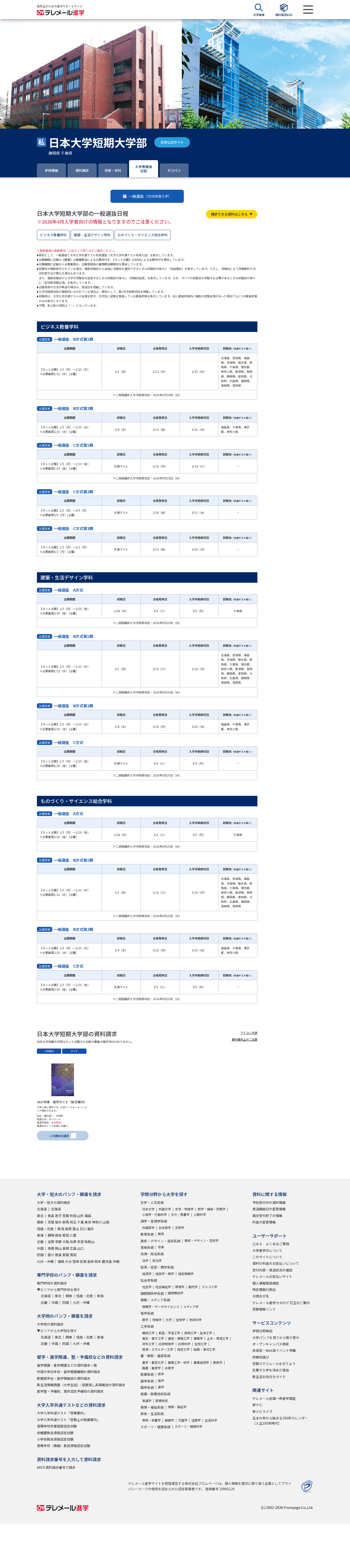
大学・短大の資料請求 (53, 1202)
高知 (73, 1254)
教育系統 (147, 1234)
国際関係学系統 (152, 1293)
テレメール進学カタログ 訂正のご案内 (281, 1302)
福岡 (61, 1261)
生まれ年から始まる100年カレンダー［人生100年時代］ (280, 1421)
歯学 (161, 1380)
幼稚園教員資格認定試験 (55, 1432)
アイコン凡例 (248, 1033)
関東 (40, 1222)
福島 (88, 1215)
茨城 (51, 1222)
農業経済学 (201, 1362)
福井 (90, 1228)
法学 (145, 1260)
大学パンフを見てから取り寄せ (275, 1337)
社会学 (146, 1287)
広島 (73, 1248)
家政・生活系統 (152, 1413)
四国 (40, 1254)
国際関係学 (175, 1293)
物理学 (157, 1319)
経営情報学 (186, 1273)
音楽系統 (147, 1247)
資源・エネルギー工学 (157, 1349)
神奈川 (97, 1222)
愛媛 (65, 1254)
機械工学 (148, 1333)
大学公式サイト (172, 142)
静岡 (51, 1235)
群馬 (65, 1222)
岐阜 (58, 1235)
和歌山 (90, 1241)
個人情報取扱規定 (265, 1283)
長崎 (90, 1261)
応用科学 (184, 1344)
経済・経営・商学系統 (157, 1267)
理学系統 (147, 1313)
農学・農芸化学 (153, 1362)
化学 (169, 1319)
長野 (68, 1228)
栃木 (58, 1222)
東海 (40, 1235)
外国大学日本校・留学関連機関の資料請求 (68, 1371)
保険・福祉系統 (152, 1407)
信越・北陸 (45, 1228)
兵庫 (73, 1241)
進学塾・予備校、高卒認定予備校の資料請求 (70, 1391)
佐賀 (83, 1261)
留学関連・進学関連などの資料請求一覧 (67, 1365)
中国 (40, 1248)
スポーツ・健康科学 (188, 1426)
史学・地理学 (184, 1209)
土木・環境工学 (218, 1338)
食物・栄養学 (151, 1420)
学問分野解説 (262, 1330)
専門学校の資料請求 (52, 1283)
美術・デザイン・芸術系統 (160, 1240)
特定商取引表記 (264, 1289)
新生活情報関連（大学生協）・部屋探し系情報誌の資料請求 (81, 1384)
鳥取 (51, 1248)
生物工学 (201, 1344)
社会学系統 (148, 1280)
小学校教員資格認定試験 (55, 1439)
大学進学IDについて (267, 1250)
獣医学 (217, 1362)
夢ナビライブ (262, 1411)
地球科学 (195, 1319)
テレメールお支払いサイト (272, 1276)
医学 (161, 1374)
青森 (51, 1215)
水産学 (169, 1368)
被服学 (169, 1420)
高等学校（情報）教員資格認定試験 (63, 1445)
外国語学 (148, 1227)
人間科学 (200, 1214)
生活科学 (211, 1420)
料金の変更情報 (264, 1222)
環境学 (179, 1287)
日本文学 (148, 1209)
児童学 (182, 1420)
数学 (145, 1319)
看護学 (146, 1400)
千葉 (80, 1222)
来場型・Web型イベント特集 (274, 1350)
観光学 (193, 1287)
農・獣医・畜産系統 (155, 1355)
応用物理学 (166, 1344)
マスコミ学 (209, 1287)
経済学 (146, 1273)
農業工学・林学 (179, 1362)
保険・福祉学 (177, 1407)
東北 (40, 1215)
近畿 (40, 1241)
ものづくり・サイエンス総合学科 (143, 234)
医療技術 (161, 1400)
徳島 (58, 1254)
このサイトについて (267, 1256)
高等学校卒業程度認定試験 (57, 1426)
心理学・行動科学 (154, 1214)
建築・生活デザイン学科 (92, 234)
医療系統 (147, 1374)
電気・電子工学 (153, 1338)
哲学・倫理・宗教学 (211, 1209)
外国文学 (165, 1209)
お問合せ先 (260, 1296)
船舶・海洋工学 (204, 1349)
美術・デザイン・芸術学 (202, 1240)
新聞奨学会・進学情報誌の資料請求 (63, 1378)
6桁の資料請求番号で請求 (56, 1467)
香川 (51, 1254)
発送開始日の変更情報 (269, 1209)
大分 (68, 1261)
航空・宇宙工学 (169, 1333)
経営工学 (183, 1349)
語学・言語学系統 (153, 1221)
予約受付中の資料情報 (269, 1202)
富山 (75, 1228)
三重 (73, 1235)
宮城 (65, 1215)
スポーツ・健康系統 (155, 1426)
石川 (83, 1228)
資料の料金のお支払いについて (275, 1263)
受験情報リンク (264, 1309)
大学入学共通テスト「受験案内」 (62, 1413)
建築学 (198, 1338)
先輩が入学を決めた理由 (270, 1370)
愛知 (65, 1235)
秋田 (73, 1215)
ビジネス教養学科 (53, 234)
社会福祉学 (163, 1287)
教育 (161, 1234)
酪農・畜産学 (151, 1368)
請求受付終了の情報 (267, 1215)
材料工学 (148, 1344)
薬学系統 (147, 1387)
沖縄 (116, 1261)
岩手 (58, 1215)
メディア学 (191, 1306)
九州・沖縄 (45, 1261)
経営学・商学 (164, 1273)
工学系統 (147, 1326)
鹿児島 (107, 1261)
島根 (65, 1248)
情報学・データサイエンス (160, 1306)
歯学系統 (147, 1381)
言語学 (179, 1227)
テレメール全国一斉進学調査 (274, 1398)
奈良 (80, 1241)
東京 (88, 1222)
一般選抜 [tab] (150, 196)
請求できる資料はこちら (229, 214)
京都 (58, 1241)
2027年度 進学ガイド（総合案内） (62, 1102)
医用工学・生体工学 (198, 1333)
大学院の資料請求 (50, 1324)
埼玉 (73, 1222)
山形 (80, 1215)
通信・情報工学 (179, 1338)
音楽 (161, 1247)
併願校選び (260, 1357)
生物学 (180, 1319)
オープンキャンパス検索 (270, 1344)
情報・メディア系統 (155, 1299)
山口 (80, 1248)
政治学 (157, 1260)
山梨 (106, 1222)
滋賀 (51, 1241)
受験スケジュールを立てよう (273, 1363)
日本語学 (165, 1227)
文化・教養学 (180, 1214)
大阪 (65, 1241)
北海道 (42, 1209)
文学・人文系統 (152, 1202)
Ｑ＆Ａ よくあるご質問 (270, 1243)
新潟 (61, 1228)
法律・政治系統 (152, 1253)
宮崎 (75, 1261)
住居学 (196, 1420)
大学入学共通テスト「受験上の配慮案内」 (68, 1419)
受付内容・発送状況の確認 (272, 1270)
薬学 (161, 1387)
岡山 (58, 1248)
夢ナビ (257, 1404)
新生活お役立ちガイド (269, 1376)
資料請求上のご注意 (244, 1039)
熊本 (98, 1261)
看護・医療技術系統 (155, 1393)
